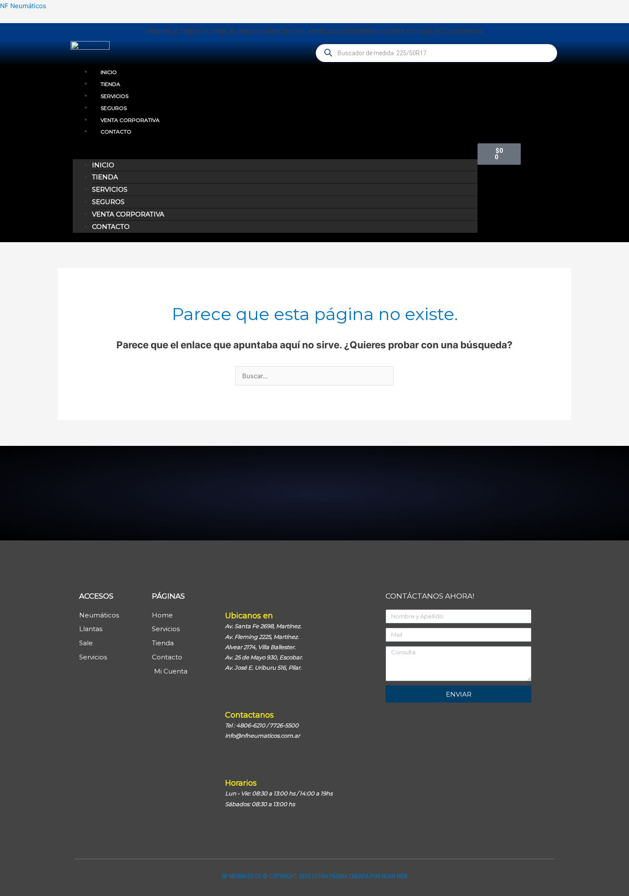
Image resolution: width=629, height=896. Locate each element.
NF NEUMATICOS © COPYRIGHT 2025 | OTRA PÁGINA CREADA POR (302, 876)
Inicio (109, 72)
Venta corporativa (130, 120)
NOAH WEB (394, 876)
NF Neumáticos (23, 6)
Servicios (114, 96)
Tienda (110, 84)
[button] (275, 153)
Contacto (116, 131)
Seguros (114, 108)
